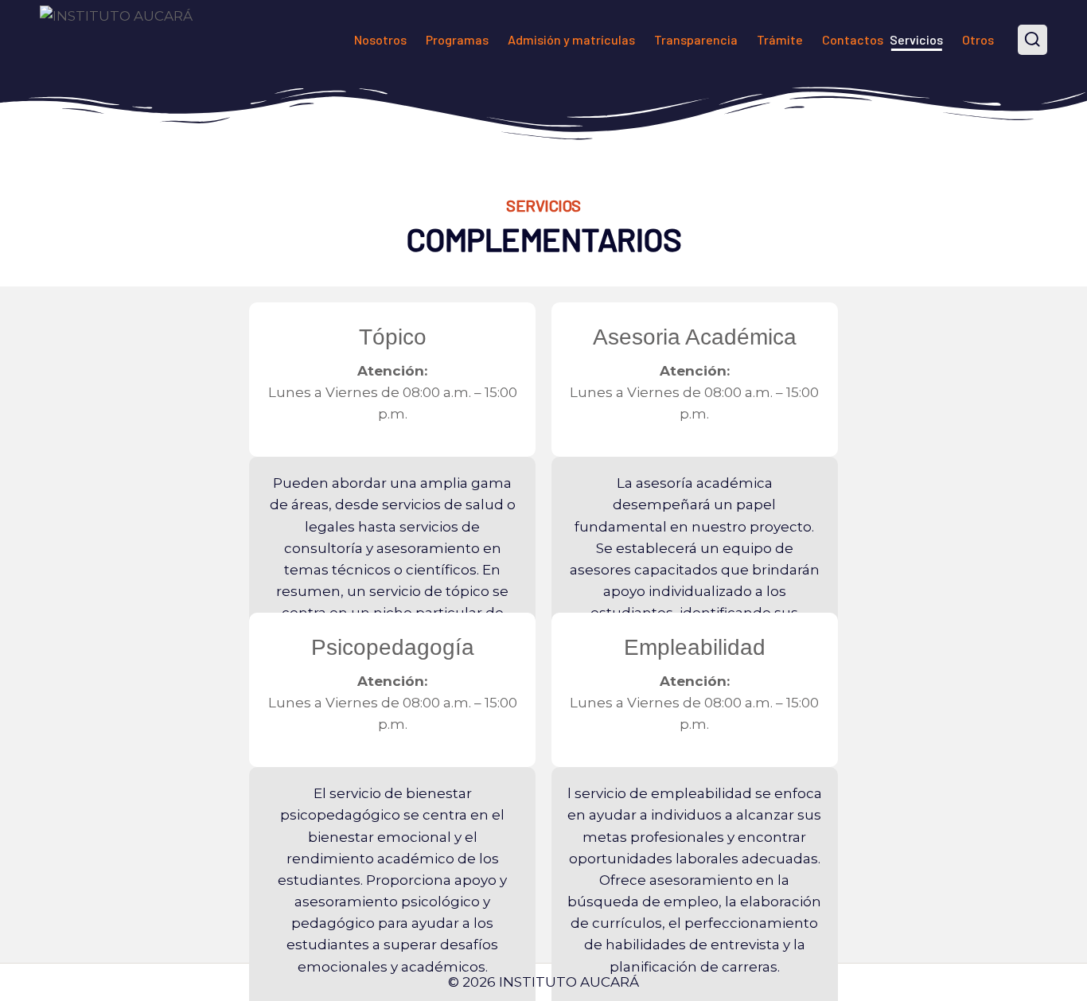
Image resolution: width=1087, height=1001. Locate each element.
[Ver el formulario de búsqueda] (1033, 40)
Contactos (852, 39)
